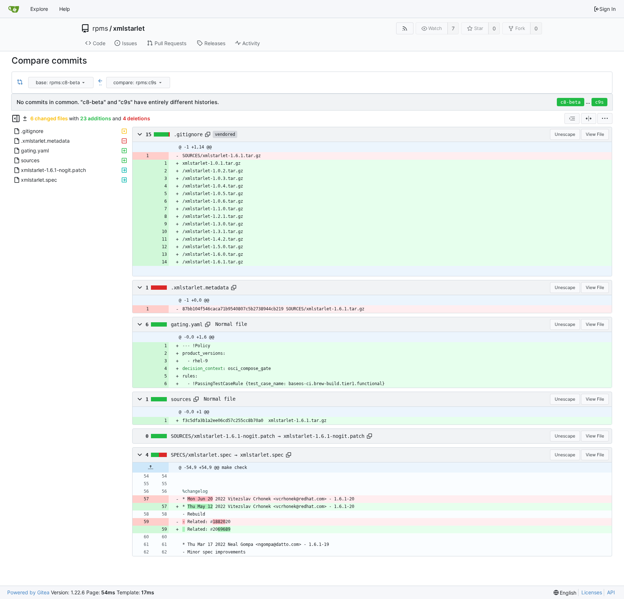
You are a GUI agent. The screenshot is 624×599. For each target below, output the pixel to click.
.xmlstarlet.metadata (200, 287)
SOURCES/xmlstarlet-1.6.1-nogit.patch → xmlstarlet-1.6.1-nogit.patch (267, 436)
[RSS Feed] (404, 28)
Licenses (591, 592)
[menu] (83, 82)
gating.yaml (187, 324)
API (611, 592)
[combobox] (61, 82)
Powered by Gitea (28, 592)
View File (595, 134)
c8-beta (570, 102)
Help (64, 9)
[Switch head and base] (20, 82)
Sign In (607, 9)
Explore (39, 9)
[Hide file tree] (16, 118)
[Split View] (588, 118)
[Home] (14, 9)
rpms (100, 28)
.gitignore (188, 134)
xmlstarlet (129, 28)
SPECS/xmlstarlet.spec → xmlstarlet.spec (227, 455)
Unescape (565, 134)
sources (181, 399)
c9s (599, 102)
